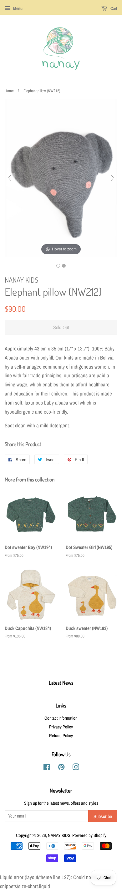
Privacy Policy (61, 727)
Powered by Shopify (89, 835)
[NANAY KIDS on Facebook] (46, 768)
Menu (17, 8)
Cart (113, 8)
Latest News (61, 682)
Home (9, 90)
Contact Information (61, 718)
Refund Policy (61, 735)
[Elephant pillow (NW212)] (58, 266)
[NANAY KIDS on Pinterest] (61, 768)
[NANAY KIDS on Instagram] (75, 768)
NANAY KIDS (59, 835)
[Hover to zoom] (61, 177)
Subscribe (103, 816)
